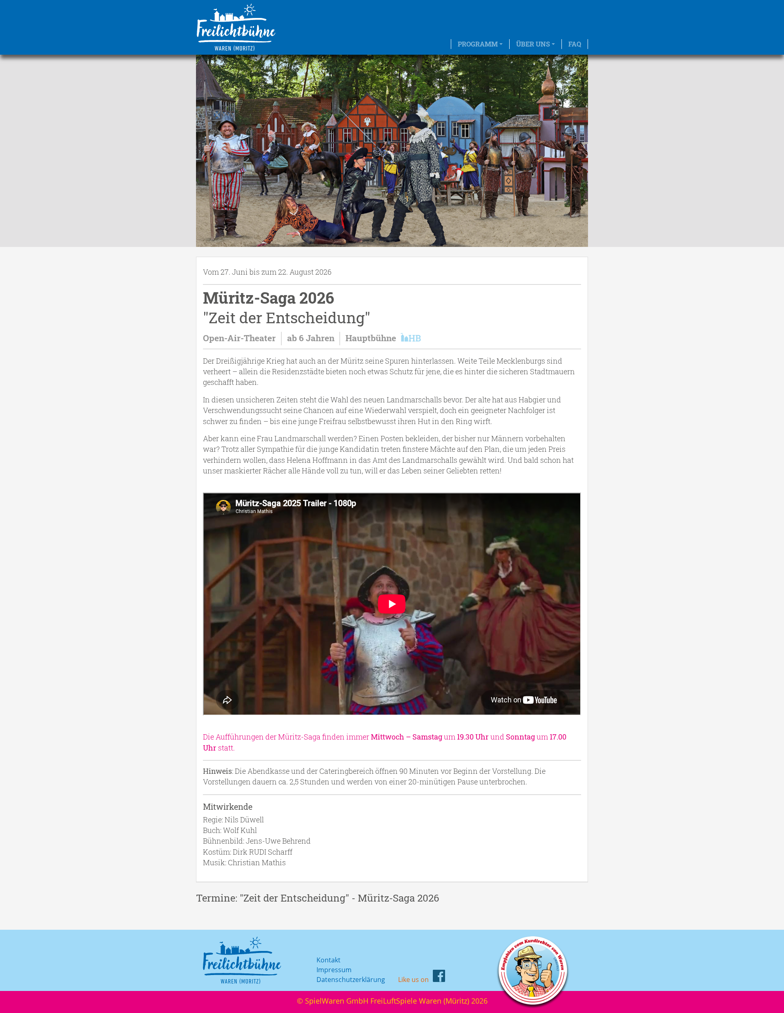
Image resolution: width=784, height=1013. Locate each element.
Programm (478, 44)
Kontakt (328, 959)
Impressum (334, 969)
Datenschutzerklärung (350, 979)
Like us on (413, 979)
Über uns (533, 44)
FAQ (574, 44)
